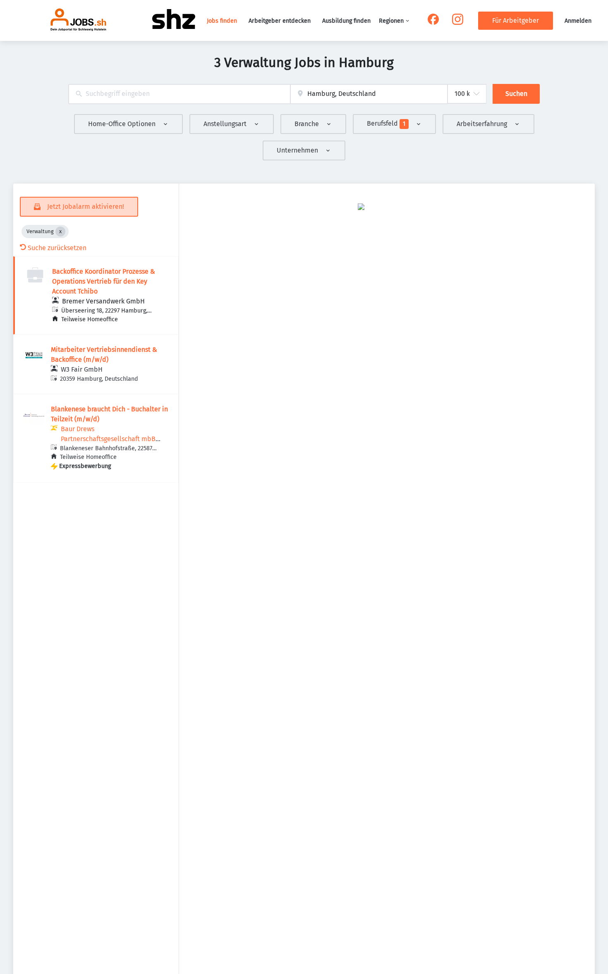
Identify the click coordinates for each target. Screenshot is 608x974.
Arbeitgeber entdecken (280, 20)
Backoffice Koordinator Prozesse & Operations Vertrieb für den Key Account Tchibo (103, 281)
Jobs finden (222, 20)
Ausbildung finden (346, 20)
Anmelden (578, 20)
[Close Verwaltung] (60, 231)
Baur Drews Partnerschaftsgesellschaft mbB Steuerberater (108, 439)
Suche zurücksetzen (57, 248)
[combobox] (179, 94)
